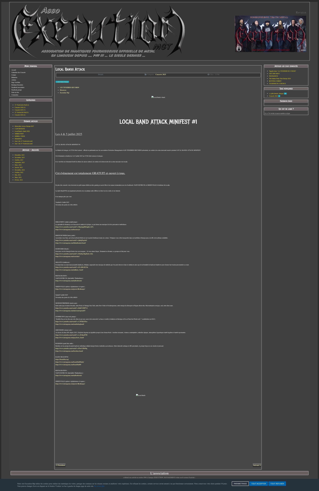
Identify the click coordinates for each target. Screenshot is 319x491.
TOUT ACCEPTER (258, 484)
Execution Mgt (64, 93)
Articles (13, 80)
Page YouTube (15, 82)
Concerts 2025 (160, 74)
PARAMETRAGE (240, 484)
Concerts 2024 (273, 96)
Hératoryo (63, 90)
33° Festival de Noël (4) (22, 105)
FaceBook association (17, 87)
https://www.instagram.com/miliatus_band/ (69, 270)
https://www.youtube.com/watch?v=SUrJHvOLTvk (71, 267)
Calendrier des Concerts (18, 72)
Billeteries (14, 77)
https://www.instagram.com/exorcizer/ (67, 256)
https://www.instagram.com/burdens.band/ (69, 351)
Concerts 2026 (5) (20, 107)
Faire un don (15, 92)
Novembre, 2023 (20, 157)
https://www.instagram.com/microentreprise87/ (70, 311)
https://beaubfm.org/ (62, 359)
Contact (13, 75)
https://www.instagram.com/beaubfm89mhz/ (69, 362)
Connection (14, 95)
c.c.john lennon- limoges (62, 82)
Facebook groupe (16, 90)
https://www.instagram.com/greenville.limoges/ (70, 289)
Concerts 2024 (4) (20, 115)
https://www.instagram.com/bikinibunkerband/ (70, 243)
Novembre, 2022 (20, 170)
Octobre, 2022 (19, 172)
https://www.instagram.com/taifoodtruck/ (68, 281)
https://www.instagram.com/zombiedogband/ (69, 324)
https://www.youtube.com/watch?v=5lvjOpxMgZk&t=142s (74, 254)
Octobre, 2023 (19, 160)
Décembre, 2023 (19, 155)
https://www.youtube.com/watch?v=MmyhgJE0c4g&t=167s (74, 227)
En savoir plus (99, 486)
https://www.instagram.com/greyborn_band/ (69, 338)
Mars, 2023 (18, 165)
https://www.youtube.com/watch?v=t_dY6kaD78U (71, 335)
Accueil (13, 70)
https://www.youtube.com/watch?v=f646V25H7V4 (71, 308)
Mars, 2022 (18, 177)
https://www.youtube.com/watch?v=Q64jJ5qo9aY (71, 240)
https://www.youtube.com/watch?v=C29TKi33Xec (71, 321)
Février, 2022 (19, 180)
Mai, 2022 (18, 175)
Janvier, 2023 (19, 167)
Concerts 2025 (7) (20, 110)
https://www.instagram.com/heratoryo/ (67, 229)
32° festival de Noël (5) (22, 112)
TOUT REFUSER (277, 484)
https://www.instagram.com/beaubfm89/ (68, 365)
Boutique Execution (17, 85)
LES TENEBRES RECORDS (69, 87)
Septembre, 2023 (20, 162)
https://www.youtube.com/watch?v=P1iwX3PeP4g (71, 348)
